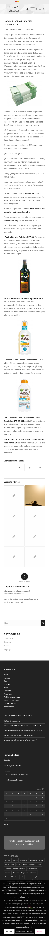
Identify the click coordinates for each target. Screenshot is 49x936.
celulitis (25, 864)
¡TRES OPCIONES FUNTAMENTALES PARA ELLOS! (23, 726)
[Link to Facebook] (36, 9)
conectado (28, 599)
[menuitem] (25, 9)
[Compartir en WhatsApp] (30, 467)
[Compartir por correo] (40, 467)
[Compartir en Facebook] (9, 467)
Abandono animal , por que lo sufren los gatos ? (20, 740)
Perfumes (7, 646)
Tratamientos (8, 638)
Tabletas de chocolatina (12, 721)
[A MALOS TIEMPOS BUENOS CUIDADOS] (14, 557)
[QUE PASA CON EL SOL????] (34, 536)
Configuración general (24, 931)
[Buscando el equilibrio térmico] (34, 495)
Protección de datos (11, 700)
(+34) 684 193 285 (14, 766)
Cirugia (39, 864)
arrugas (41, 860)
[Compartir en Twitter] (19, 467)
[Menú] (31, 9)
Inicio (6, 675)
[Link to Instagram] (40, 9)
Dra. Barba (16, 872)
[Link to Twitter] (43, 9)
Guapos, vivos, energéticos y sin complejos (18, 735)
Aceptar (9, 931)
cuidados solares (32, 868)
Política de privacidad (12, 697)
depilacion (7, 872)
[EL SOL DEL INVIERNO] (34, 516)
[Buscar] (25, 9)
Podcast (7, 684)
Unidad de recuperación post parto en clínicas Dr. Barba (23, 730)
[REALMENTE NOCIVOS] (14, 516)
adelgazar (7, 860)
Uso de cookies (10, 703)
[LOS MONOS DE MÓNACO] (14, 495)
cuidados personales (19, 868)
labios (17, 877)
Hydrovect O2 (9, 877)
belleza (7, 864)
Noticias (7, 678)
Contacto (7, 691)
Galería (6, 687)
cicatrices (32, 864)
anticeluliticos (23, 860)
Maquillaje (7, 650)
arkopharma (33, 860)
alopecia (15, 860)
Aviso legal (8, 694)
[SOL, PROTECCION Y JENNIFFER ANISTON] (14, 536)
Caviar (18, 864)
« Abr (6, 824)
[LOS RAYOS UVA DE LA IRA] (34, 557)
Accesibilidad (9, 707)
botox (12, 864)
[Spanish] (18, 1)
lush (22, 877)
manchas (28, 877)
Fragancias (24, 872)
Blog (5, 681)
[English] (16, 1)
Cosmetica (7, 642)
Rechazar (40, 931)
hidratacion (33, 872)
